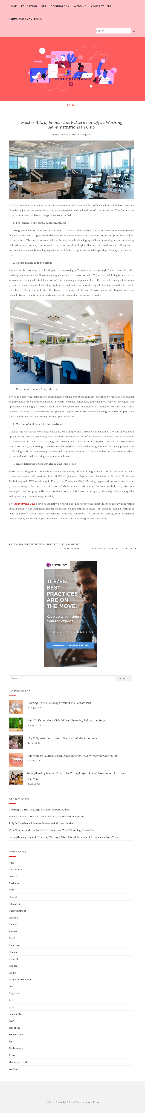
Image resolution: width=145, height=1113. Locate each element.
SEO (11, 1020)
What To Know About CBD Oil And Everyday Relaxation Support (68, 720)
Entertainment (17, 910)
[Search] (133, 31)
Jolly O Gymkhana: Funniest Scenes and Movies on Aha (62, 738)
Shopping (14, 1027)
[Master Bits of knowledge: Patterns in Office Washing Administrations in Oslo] (71, 170)
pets (11, 1007)
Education (29, 6)
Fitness (13, 931)
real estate (15, 1014)
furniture (14, 945)
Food (12, 938)
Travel (12, 1055)
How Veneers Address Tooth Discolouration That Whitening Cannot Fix (72, 755)
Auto (11, 862)
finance (13, 924)
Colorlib (70, 1102)
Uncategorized (18, 1062)
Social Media (16, 1034)
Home (13, 6)
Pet (44, 6)
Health (13, 965)
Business (72, 105)
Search (123, 678)
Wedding (80, 6)
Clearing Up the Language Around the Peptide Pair (59, 703)
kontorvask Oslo (25, 503)
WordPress (93, 1102)
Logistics (14, 993)
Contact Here (101, 6)
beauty (13, 876)
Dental (13, 897)
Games (13, 952)
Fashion (13, 917)
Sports (13, 1041)
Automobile (15, 869)
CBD (11, 890)
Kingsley (86, 134)
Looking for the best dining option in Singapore (45, 544)
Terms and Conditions (25, 18)
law (11, 986)
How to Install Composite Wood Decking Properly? (97, 548)
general (13, 958)
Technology (60, 6)
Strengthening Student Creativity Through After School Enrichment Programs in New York (63, 837)
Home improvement (21, 979)
